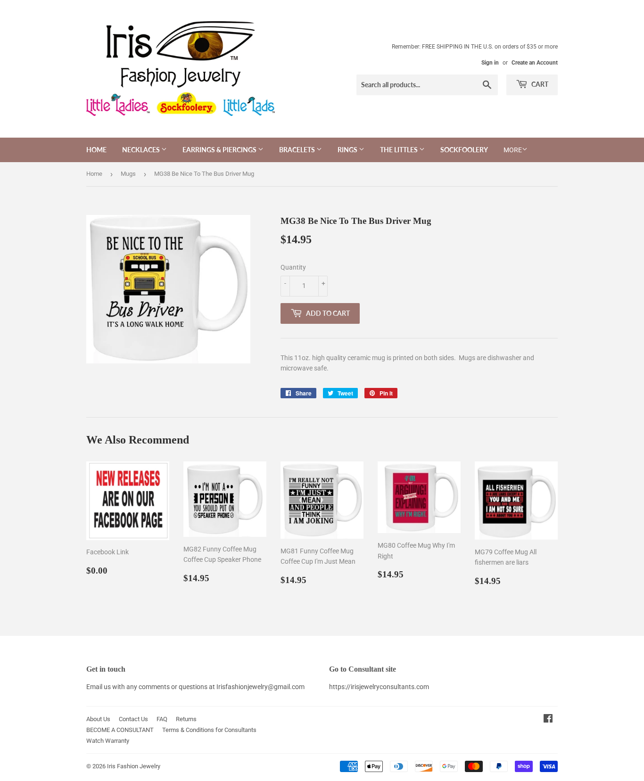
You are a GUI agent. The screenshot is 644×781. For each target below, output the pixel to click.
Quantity (293, 267)
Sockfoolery (464, 150)
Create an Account (535, 62)
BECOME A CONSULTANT (120, 729)
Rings (348, 150)
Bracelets (297, 150)
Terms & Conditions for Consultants (209, 729)
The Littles (399, 150)
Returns (186, 719)
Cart (539, 84)
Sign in (490, 62)
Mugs (128, 173)
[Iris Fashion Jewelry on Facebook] (548, 719)
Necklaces (141, 150)
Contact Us (133, 719)
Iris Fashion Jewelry (133, 766)
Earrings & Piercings (220, 150)
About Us (98, 719)
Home (96, 150)
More (513, 150)
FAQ (162, 719)
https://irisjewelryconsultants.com (379, 687)
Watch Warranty (107, 740)
